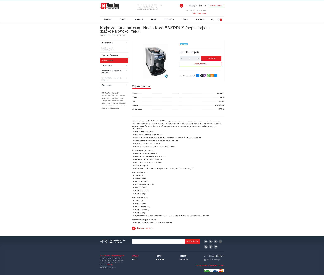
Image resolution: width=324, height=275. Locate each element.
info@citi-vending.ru (214, 260)
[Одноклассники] (212, 75)
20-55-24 (195, 5)
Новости (139, 20)
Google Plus (216, 247)
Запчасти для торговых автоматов (111, 72)
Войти (194, 13)
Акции (153, 20)
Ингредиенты (107, 43)
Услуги (184, 20)
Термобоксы (107, 65)
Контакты (200, 20)
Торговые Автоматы (110, 55)
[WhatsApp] (208, 75)
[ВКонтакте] (197, 75)
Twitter (206, 241)
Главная (108, 20)
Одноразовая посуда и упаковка (111, 79)
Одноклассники (211, 247)
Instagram (220, 241)
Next (171, 61)
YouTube (206, 247)
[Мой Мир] (215, 75)
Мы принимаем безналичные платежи (210, 265)
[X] (201, 75)
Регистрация (202, 13)
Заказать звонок (216, 5)
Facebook (211, 241)
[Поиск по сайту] (212, 20)
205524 (107, 265)
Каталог (168, 20)
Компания (160, 259)
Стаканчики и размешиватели (108, 49)
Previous (139, 61)
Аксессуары (107, 85)
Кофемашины (107, 60)
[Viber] (204, 75)
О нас (123, 20)
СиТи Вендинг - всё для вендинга (112, 256)
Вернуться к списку (144, 228)
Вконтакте (216, 241)
